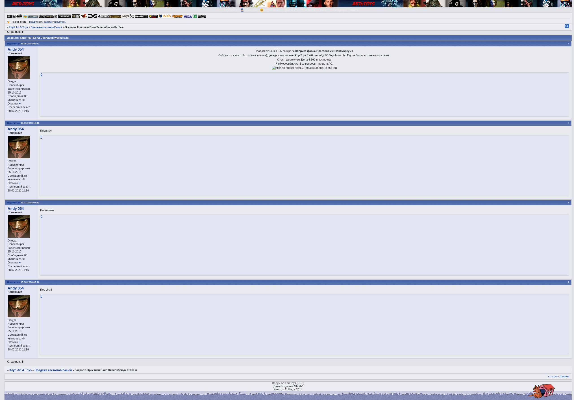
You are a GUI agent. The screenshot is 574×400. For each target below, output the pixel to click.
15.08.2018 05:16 (30, 282)
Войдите (34, 21)
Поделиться (14, 43)
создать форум (558, 376)
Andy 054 (16, 49)
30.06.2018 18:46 (30, 123)
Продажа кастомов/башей (47, 27)
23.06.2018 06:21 (30, 43)
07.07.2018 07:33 (30, 202)
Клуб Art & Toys (18, 27)
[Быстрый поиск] (566, 26)
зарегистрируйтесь (55, 21)
